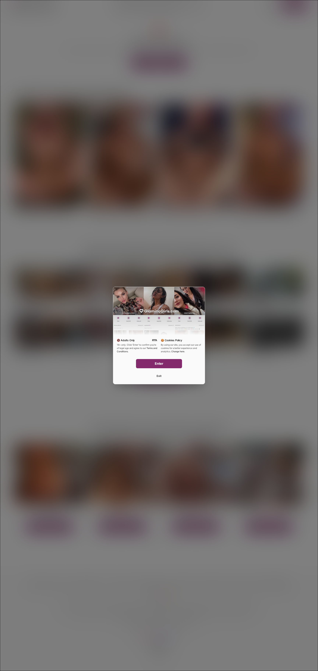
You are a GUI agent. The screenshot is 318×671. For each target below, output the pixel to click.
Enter (159, 363)
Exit (159, 375)
